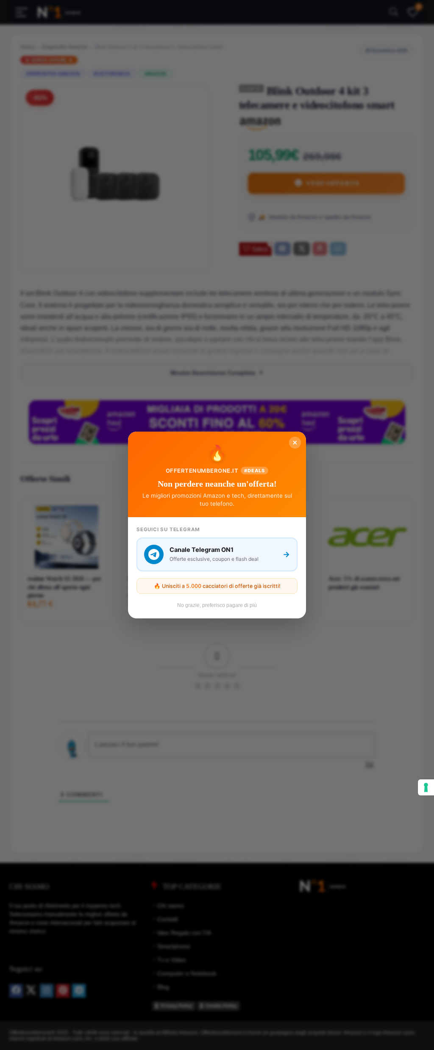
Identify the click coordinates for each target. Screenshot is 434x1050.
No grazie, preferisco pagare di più (217, 605)
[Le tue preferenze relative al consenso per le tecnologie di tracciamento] (426, 787)
